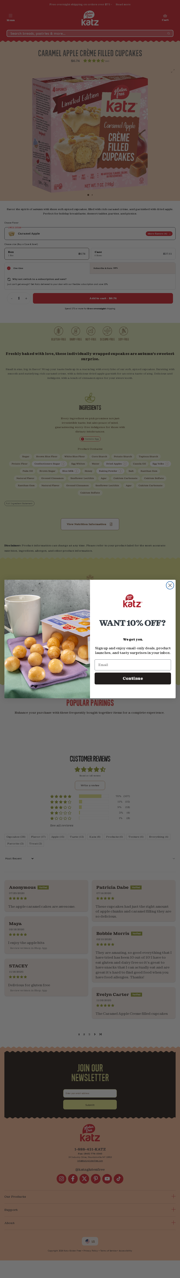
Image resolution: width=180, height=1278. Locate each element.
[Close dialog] (170, 585)
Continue (133, 678)
